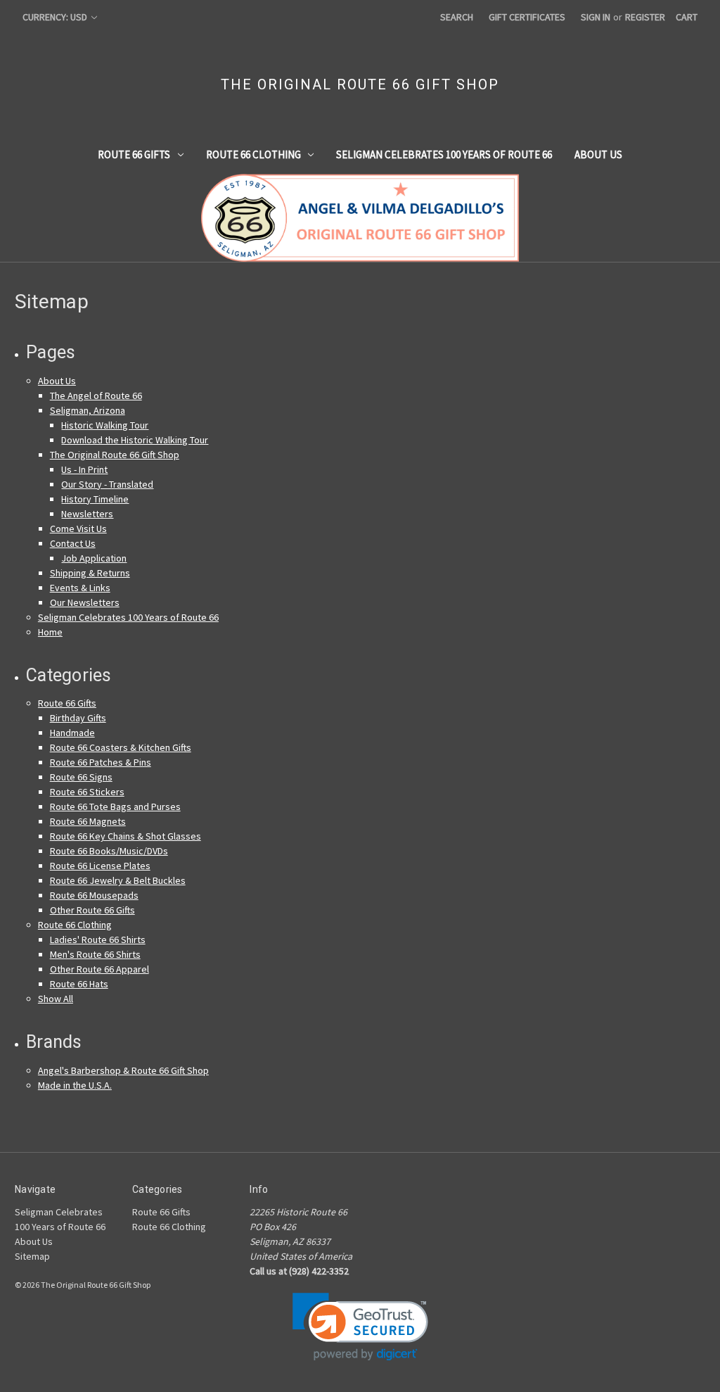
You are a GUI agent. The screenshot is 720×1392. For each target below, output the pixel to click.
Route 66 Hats (79, 983)
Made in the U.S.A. (75, 1085)
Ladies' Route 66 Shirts (98, 939)
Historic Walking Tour (104, 425)
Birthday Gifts (78, 717)
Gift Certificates (527, 17)
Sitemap (32, 1256)
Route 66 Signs (81, 777)
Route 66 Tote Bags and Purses (115, 806)
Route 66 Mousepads (94, 895)
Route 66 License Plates (100, 865)
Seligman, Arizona (87, 410)
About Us (598, 154)
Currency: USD (55, 17)
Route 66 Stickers (87, 791)
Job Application (94, 558)
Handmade (72, 732)
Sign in (595, 17)
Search (456, 17)
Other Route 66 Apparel (99, 969)
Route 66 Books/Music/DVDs (109, 850)
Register (645, 17)
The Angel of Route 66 (96, 395)
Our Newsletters (85, 602)
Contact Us (73, 543)
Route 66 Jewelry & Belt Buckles (118, 880)
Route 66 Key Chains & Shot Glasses (125, 836)
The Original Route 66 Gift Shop (114, 454)
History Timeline (95, 499)
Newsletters (87, 513)
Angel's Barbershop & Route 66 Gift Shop (123, 1070)
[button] (360, 1326)
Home (50, 632)
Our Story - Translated (107, 484)
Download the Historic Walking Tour (134, 440)
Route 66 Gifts (134, 154)
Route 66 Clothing (253, 154)
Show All (55, 998)
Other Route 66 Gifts (92, 910)
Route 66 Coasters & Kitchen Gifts (120, 747)
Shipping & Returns (90, 573)
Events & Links (80, 587)
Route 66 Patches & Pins (100, 762)
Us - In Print (84, 469)
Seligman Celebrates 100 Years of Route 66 (444, 154)
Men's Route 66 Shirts (95, 954)
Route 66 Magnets (88, 821)
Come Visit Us (78, 528)
